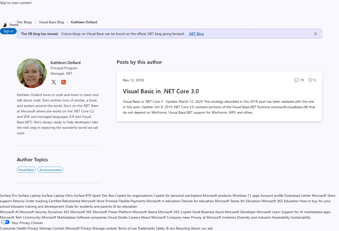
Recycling (183, 228)
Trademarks (146, 228)
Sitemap (45, 228)
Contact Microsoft (66, 228)
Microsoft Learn (268, 211)
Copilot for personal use (172, 195)
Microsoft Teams (145, 211)
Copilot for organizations (134, 195)
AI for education (125, 206)
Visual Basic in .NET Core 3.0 (161, 91)
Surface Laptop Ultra (57, 195)
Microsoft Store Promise (99, 200)
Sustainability (301, 217)
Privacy (86, 228)
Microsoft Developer (240, 211)
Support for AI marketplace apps (306, 211)
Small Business (203, 211)
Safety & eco (165, 228)
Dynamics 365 (58, 211)
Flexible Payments (132, 200)
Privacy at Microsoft (206, 217)
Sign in (8, 31)
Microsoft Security (33, 211)
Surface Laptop (29, 195)
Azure (219, 211)
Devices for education (197, 200)
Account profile (272, 195)
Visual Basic (26, 170)
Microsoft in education (163, 200)
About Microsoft (153, 217)
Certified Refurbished (64, 200)
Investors (229, 217)
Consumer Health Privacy (19, 228)
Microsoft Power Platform (112, 211)
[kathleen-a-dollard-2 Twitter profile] (54, 83)
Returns (19, 200)
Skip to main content (16, 2)
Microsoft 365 (81, 211)
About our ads (202, 228)
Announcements (50, 170)
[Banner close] (315, 33)
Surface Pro (8, 195)
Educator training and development (37, 206)
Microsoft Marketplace (59, 217)
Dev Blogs (24, 22)
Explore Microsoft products (211, 195)
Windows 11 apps (246, 195)
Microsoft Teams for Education (238, 200)
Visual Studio (118, 217)
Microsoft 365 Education (280, 200)
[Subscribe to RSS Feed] (64, 83)
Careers (134, 217)
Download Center (297, 195)
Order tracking (37, 200)
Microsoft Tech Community (20, 217)
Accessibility (281, 217)
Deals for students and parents (88, 206)
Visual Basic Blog (51, 22)
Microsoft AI (9, 211)
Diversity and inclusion (254, 217)
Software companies (92, 217)
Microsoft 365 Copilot (174, 211)
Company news (178, 217)
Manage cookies (104, 228)
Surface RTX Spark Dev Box (94, 195)
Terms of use (127, 228)
